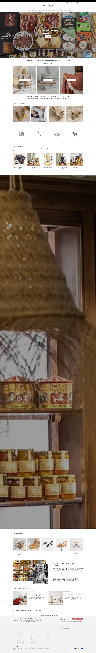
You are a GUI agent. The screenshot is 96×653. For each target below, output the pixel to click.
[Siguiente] (57, 1)
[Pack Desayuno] (76, 159)
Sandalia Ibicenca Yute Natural (57, 123)
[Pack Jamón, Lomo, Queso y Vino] (19, 159)
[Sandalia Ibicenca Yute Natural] (57, 114)
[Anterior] (39, 1)
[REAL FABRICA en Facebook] (66, 2)
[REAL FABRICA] (48, 6)
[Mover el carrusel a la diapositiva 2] (46, 55)
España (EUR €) (80, 2)
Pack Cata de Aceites (34, 167)
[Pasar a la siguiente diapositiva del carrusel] (52, 55)
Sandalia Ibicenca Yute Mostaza (21, 123)
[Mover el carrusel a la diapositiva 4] (48, 55)
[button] (14, 10)
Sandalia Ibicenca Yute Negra (39, 123)
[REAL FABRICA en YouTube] (71, 2)
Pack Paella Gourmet (48, 167)
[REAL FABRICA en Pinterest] (68, 2)
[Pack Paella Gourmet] (48, 159)
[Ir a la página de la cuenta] (80, 10)
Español (74, 2)
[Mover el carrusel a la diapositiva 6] (51, 55)
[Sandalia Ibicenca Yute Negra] (39, 114)
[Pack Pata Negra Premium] (62, 159)
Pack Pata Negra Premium (62, 167)
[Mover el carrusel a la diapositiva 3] (47, 55)
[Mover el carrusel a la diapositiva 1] (45, 55)
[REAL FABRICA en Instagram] (67, 2)
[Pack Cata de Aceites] (33, 159)
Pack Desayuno (76, 167)
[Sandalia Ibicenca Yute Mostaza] (21, 114)
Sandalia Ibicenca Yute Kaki (74, 123)
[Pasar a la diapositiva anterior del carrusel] (43, 55)
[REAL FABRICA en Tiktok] (70, 2)
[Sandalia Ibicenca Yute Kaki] (74, 114)
